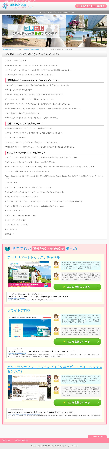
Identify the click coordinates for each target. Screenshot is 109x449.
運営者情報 (6, 440)
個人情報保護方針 (21, 440)
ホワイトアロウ (18, 310)
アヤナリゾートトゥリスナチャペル (33, 257)
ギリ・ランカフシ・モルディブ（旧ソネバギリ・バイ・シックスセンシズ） (54, 369)
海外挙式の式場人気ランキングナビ (12, 49)
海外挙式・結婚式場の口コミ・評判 (33, 49)
